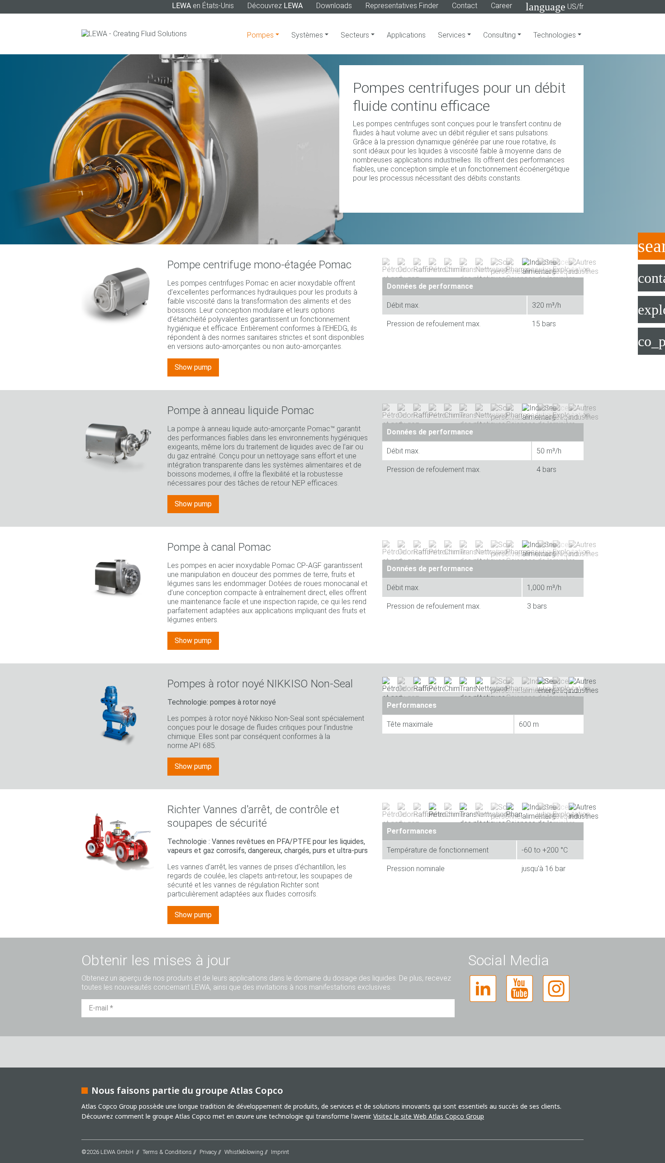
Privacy (208, 1152)
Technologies (555, 35)
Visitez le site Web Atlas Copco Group (428, 1116)
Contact (464, 5)
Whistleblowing (243, 1152)
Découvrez (275, 5)
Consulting (500, 35)
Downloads (334, 5)
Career (501, 5)
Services (452, 35)
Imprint (280, 1152)
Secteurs (356, 35)
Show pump (193, 367)
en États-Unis (203, 5)
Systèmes (308, 35)
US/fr (555, 6)
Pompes (261, 35)
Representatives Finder (402, 5)
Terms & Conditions (167, 1152)
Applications (406, 35)
